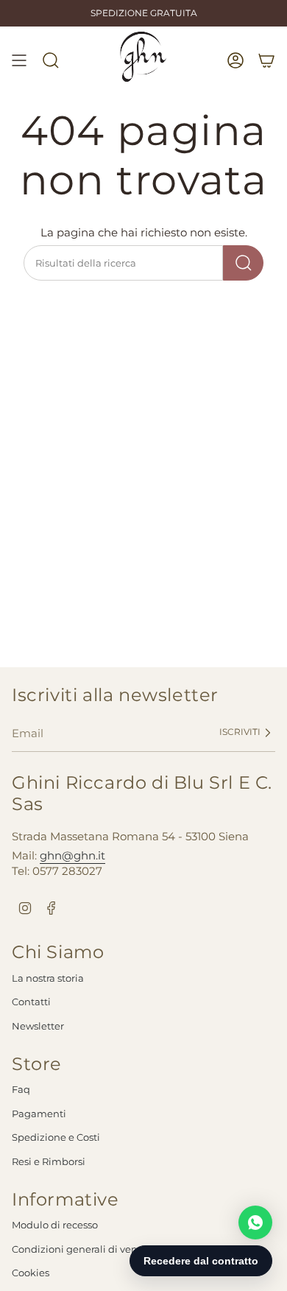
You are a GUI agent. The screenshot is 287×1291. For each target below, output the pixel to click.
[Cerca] (243, 263)
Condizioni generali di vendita (84, 1249)
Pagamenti (39, 1113)
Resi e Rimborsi (48, 1161)
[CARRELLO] (266, 60)
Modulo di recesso (55, 1225)
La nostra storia (48, 978)
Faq (21, 1089)
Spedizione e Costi (56, 1137)
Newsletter (38, 1026)
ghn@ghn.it (72, 855)
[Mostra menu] (19, 60)
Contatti (31, 1001)
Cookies (30, 1272)
